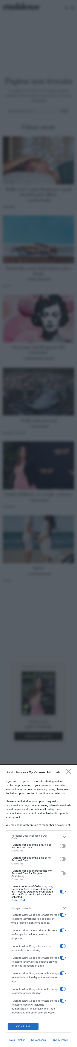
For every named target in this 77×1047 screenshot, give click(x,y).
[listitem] (38, 837)
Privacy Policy (60, 1039)
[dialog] (38, 906)
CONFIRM (23, 1026)
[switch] (63, 846)
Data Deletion (17, 1039)
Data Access (38, 1039)
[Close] (69, 772)
